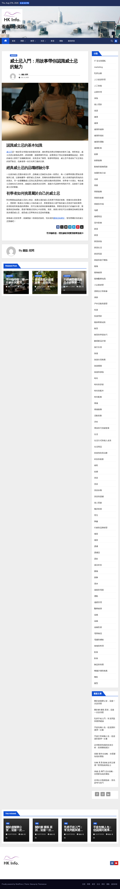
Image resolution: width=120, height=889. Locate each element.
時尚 (96, 378)
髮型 (96, 683)
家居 (52, 41)
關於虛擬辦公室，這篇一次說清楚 (15, 830)
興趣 (96, 521)
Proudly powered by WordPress (13, 884)
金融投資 (98, 627)
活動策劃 (98, 416)
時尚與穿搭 (99, 384)
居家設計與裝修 (100, 291)
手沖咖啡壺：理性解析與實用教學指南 (64, 233)
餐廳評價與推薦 (100, 671)
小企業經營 (99, 285)
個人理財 (98, 104)
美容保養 (98, 490)
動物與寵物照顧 (100, 167)
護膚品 (97, 553)
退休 (96, 584)
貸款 (96, 559)
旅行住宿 (98, 347)
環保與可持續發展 (101, 428)
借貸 (96, 111)
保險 (96, 98)
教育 (33, 41)
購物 (96, 571)
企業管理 (98, 92)
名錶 (96, 179)
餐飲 (96, 677)
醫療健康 (98, 609)
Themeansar (42, 884)
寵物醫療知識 (100, 279)
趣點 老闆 (24, 74)
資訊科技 (71, 41)
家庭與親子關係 (100, 260)
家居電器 (98, 254)
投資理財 (98, 316)
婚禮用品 (98, 216)
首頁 (13, 41)
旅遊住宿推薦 (100, 360)
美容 (96, 478)
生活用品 (98, 447)
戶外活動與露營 (100, 304)
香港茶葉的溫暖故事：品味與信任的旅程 (44, 282)
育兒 (96, 515)
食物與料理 (14, 55)
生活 (43, 41)
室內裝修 (98, 223)
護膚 (96, 546)
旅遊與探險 (99, 372)
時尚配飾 (98, 397)
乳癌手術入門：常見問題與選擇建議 (73, 830)
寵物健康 (98, 272)
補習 (96, 534)
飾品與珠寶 (99, 665)
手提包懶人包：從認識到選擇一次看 (102, 830)
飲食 (96, 652)
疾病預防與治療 (100, 453)
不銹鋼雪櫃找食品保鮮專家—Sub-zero (73, 282)
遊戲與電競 (99, 590)
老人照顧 (98, 503)
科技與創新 (99, 459)
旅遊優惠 (98, 366)
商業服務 (98, 192)
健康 (96, 117)
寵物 (96, 266)
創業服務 (98, 160)
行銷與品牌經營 (100, 528)
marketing (98, 67)
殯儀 (96, 403)
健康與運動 (99, 142)
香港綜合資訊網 (15, 871)
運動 (61, 41)
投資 (96, 310)
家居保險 (98, 241)
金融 (96, 615)
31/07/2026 (12, 834)
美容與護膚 (99, 497)
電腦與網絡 (99, 640)
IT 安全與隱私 (100, 61)
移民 (96, 465)
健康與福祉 (99, 136)
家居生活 (98, 248)
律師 (96, 297)
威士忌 (9, 152)
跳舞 (96, 577)
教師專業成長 (100, 322)
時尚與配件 (99, 391)
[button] (112, 41)
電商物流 (98, 633)
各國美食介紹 (100, 173)
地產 (96, 210)
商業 (22, 41)
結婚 (96, 472)
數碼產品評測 (100, 341)
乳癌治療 (98, 73)
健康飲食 (98, 148)
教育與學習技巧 (100, 335)
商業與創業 (99, 198)
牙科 (96, 422)
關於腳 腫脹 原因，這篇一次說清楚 (44, 830)
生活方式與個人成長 (102, 441)
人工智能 (98, 86)
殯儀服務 (98, 409)
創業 (96, 154)
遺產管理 (98, 602)
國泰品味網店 (59, 218)
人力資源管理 (100, 80)
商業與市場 (99, 204)
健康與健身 (99, 129)
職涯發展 (98, 509)
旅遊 (96, 353)
